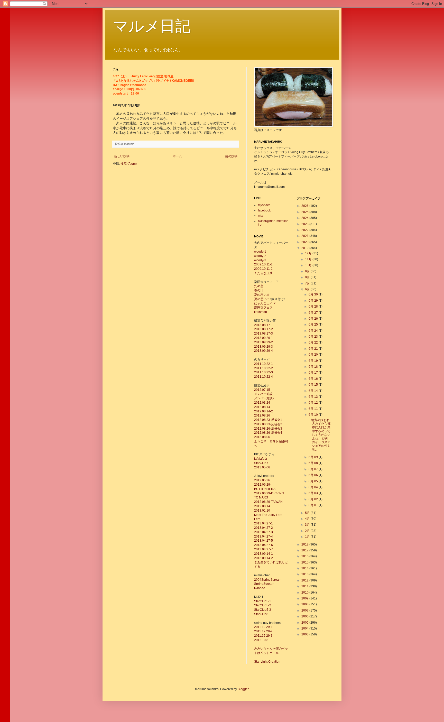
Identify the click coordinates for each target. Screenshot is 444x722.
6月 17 (314, 372)
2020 (305, 242)
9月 (308, 271)
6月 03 (314, 493)
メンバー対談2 (264, 398)
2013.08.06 (262, 437)
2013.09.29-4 (263, 351)
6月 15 (314, 384)
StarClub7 (261, 463)
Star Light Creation (267, 661)
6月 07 (314, 469)
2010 (305, 592)
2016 (305, 556)
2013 (305, 574)
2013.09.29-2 (263, 342)
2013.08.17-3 (263, 333)
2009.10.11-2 (263, 269)
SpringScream (264, 584)
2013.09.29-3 (263, 346)
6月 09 (314, 457)
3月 (308, 524)
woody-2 (260, 256)
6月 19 (314, 361)
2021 (305, 236)
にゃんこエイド (265, 303)
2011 (305, 586)
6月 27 (314, 312)
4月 (308, 519)
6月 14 (314, 391)
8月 (308, 277)
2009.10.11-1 (263, 264)
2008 (305, 604)
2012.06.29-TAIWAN (268, 502)
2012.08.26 (262, 415)
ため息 (258, 286)
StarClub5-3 (262, 610)
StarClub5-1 (262, 601)
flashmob (260, 312)
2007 (305, 610)
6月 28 (314, 306)
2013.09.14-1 (263, 554)
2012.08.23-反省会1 (268, 420)
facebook (264, 210)
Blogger (243, 689)
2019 (305, 248)
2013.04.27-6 (263, 545)
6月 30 (314, 294)
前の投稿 (231, 156)
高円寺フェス (263, 307)
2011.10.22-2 (263, 368)
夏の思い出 (262, 295)
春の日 (258, 290)
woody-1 (260, 251)
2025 (305, 212)
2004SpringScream (267, 579)
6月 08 (314, 463)
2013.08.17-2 (263, 329)
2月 (308, 531)
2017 (305, 550)
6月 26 (314, 318)
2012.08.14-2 (263, 411)
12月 (308, 253)
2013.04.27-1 (263, 523)
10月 (308, 265)
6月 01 (314, 505)
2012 (305, 580)
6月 (308, 289)
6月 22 (314, 342)
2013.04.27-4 (263, 536)
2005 (305, 622)
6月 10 (314, 414)
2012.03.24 (262, 402)
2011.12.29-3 (263, 635)
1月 (308, 537)
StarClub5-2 (262, 605)
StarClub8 (261, 614)
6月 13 (314, 397)
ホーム (177, 156)
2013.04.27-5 (263, 540)
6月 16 (314, 379)
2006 (305, 616)
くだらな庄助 (263, 273)
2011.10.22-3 (263, 372)
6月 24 (314, 330)
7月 (308, 283)
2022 (305, 230)
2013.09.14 (262, 558)
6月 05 (314, 481)
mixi (261, 215)
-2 (271, 558)
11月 (308, 259)
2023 (305, 224)
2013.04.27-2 (263, 528)
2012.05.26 (262, 480)
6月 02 (314, 499)
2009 (305, 598)
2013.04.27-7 (263, 549)
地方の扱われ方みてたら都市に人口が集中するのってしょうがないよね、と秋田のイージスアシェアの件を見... (319, 434)
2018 (305, 544)
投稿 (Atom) (129, 163)
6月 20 (314, 354)
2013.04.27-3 (263, 532)
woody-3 (260, 260)
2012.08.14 (262, 407)
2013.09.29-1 (263, 338)
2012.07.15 (262, 390)
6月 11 (314, 409)
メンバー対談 (263, 394)
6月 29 (314, 300)
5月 (308, 513)
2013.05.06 (262, 467)
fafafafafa (260, 458)
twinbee (259, 588)
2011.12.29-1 (263, 627)
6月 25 (314, 324)
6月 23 (314, 336)
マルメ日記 (152, 26)
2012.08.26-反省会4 (268, 432)
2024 (305, 218)
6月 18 (314, 366)
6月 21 (314, 348)
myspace (264, 205)
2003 (305, 634)
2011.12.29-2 (263, 631)
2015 (305, 562)
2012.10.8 (261, 640)
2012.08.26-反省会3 (268, 428)
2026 (305, 206)
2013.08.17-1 (263, 325)
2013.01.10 (262, 510)
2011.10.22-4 (263, 376)
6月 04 (314, 487)
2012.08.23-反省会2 (268, 424)
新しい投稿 (122, 156)
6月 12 (314, 402)
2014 (305, 568)
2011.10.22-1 (263, 364)
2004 (305, 628)
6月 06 (314, 475)
